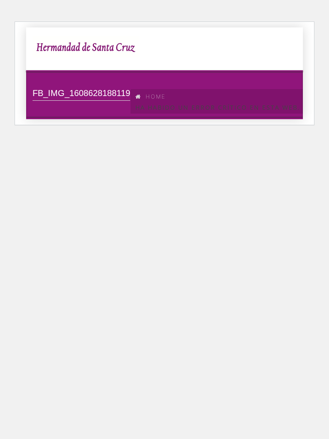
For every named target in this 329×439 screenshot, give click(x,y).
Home (156, 96)
